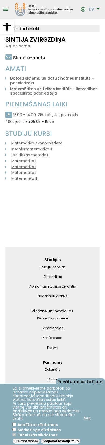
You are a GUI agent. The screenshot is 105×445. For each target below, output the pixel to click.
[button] (7, 27)
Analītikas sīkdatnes (38, 424)
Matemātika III (24, 178)
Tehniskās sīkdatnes (38, 435)
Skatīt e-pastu (29, 58)
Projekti (52, 347)
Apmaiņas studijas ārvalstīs (52, 286)
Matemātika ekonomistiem (36, 143)
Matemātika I (23, 161)
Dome (52, 379)
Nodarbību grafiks (52, 296)
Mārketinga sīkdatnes (39, 430)
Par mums (52, 362)
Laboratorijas (53, 328)
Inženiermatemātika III (32, 149)
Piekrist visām (26, 441)
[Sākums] (45, 9)
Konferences (53, 337)
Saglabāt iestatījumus (61, 441)
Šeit (87, 418)
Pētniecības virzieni (52, 318)
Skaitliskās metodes (29, 155)
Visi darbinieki (24, 29)
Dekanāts (52, 369)
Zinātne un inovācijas (53, 311)
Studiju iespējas (53, 267)
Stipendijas (52, 276)
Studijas (52, 259)
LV (91, 9)
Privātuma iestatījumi (81, 381)
